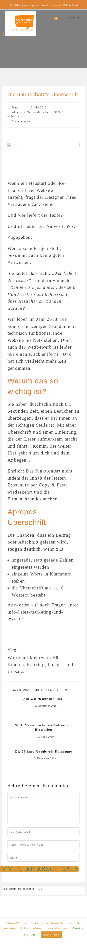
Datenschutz (26, 888)
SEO (57, 112)
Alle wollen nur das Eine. (43, 699)
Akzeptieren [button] (51, 934)
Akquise (17, 112)
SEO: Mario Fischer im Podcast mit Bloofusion (43, 727)
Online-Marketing (38, 112)
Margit (16, 107)
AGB (40, 888)
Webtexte (13, 116)
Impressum (10, 888)
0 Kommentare (21, 121)
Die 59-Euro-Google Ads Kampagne (43, 751)
